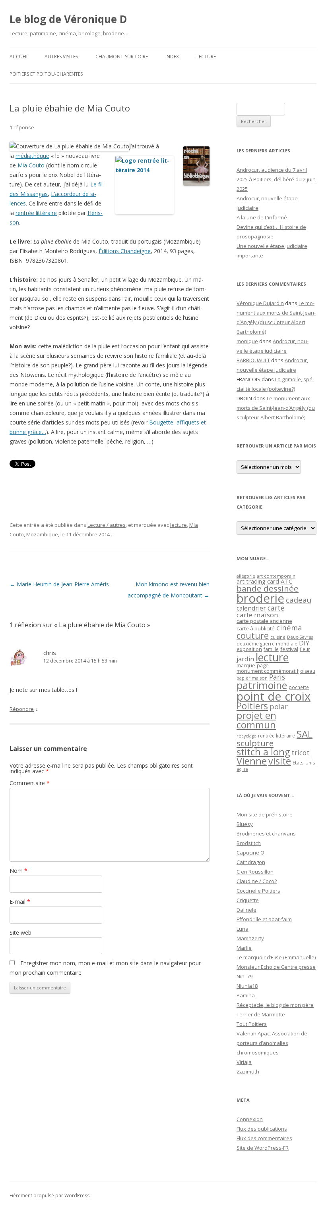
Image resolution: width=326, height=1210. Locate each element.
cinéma (289, 627)
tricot (300, 752)
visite (279, 761)
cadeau (298, 600)
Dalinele (246, 909)
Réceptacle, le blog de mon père (275, 1004)
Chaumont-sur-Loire (121, 56)
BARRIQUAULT (253, 360)
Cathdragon (251, 862)
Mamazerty (250, 938)
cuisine (277, 637)
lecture (178, 524)
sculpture (255, 743)
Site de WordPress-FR (263, 1147)
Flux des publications (262, 1128)
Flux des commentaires (264, 1138)
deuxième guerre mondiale (267, 644)
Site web (20, 932)
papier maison (252, 678)
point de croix (273, 696)
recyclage (246, 736)
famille (271, 649)
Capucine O (250, 852)
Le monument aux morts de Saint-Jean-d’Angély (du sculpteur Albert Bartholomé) (276, 408)
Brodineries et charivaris (266, 833)
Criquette (248, 900)
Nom (18, 870)
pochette (299, 687)
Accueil (19, 56)
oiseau (307, 671)
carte (276, 608)
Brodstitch (249, 843)
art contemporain (276, 576)
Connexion (250, 1119)
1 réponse (22, 127)
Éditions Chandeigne (125, 251)
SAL (304, 734)
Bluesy (245, 824)
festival (289, 649)
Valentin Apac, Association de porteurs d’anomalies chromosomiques (272, 1043)
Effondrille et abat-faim (264, 919)
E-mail (20, 901)
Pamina (246, 995)
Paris (277, 677)
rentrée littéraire (36, 213)
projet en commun (256, 720)
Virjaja (244, 1062)
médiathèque (32, 155)
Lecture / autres (106, 524)
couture (253, 635)
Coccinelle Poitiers (258, 890)
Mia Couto (31, 165)
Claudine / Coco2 (257, 881)
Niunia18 (247, 985)
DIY (304, 642)
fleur (305, 649)
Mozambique (42, 534)
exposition (249, 649)
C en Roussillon (255, 871)
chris (49, 653)
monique (247, 341)
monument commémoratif (268, 670)
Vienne (252, 761)
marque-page (253, 665)
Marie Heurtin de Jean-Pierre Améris (59, 584)
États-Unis (304, 762)
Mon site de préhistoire (265, 814)
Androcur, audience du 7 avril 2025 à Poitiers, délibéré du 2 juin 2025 (276, 179)
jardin (245, 659)
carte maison (257, 614)
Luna (242, 928)
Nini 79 (244, 976)
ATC (286, 581)
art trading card (258, 581)
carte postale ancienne (264, 620)
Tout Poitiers (252, 1024)
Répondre (22, 709)
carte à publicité (256, 628)
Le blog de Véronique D (68, 19)
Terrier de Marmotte (261, 1014)
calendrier (251, 608)
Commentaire (30, 783)
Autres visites (61, 56)
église (242, 769)
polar (279, 706)
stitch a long (263, 751)
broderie (260, 598)
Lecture (206, 56)
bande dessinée (268, 588)
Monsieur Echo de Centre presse (276, 966)
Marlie (244, 947)
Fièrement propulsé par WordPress (49, 1195)
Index (172, 56)
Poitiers (252, 706)
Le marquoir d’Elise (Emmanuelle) (276, 957)
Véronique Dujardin (260, 303)
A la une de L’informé (262, 217)
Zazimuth (248, 1071)
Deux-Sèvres (300, 637)
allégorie (246, 576)
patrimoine (262, 685)
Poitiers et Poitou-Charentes (46, 74)
